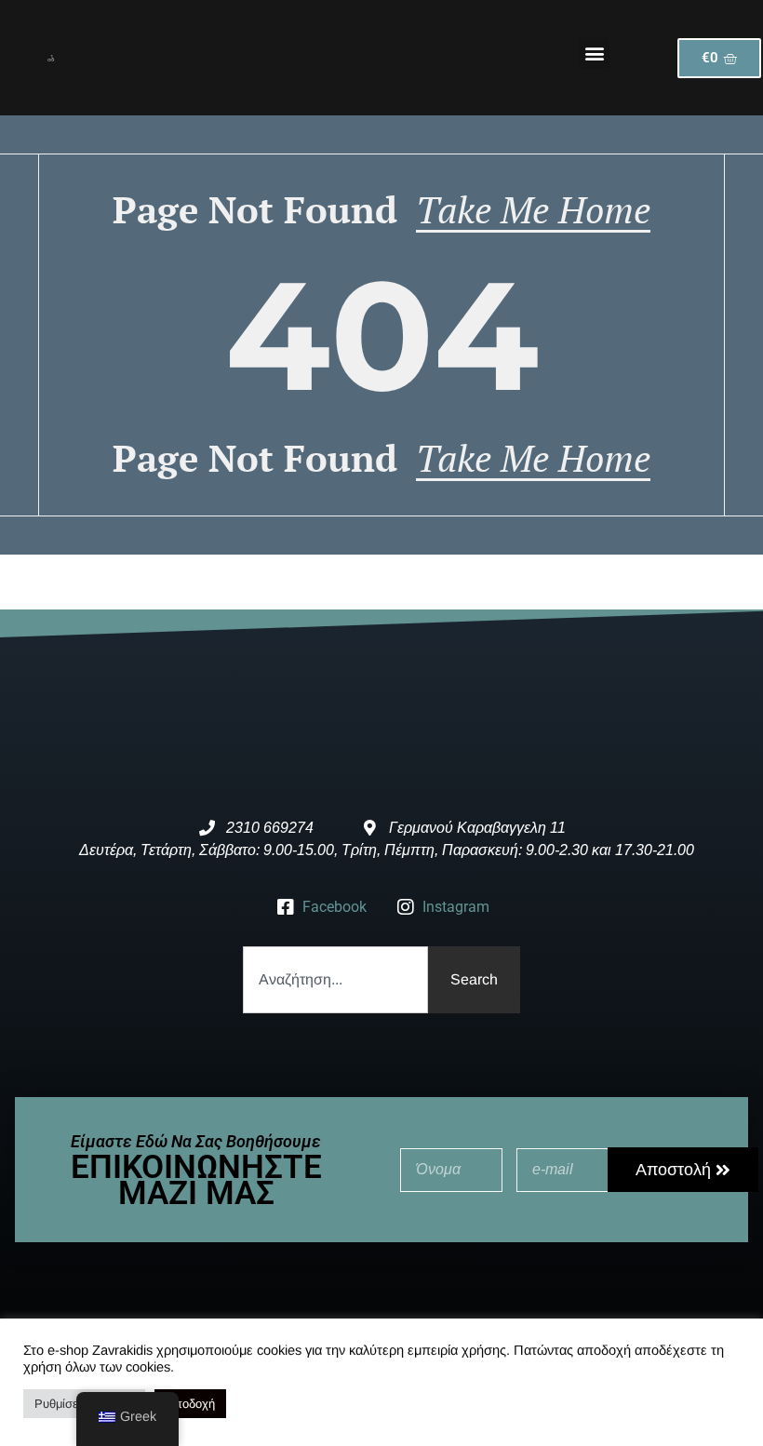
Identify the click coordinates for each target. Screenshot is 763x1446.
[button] (594, 53)
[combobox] (336, 979)
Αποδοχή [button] (190, 1404)
